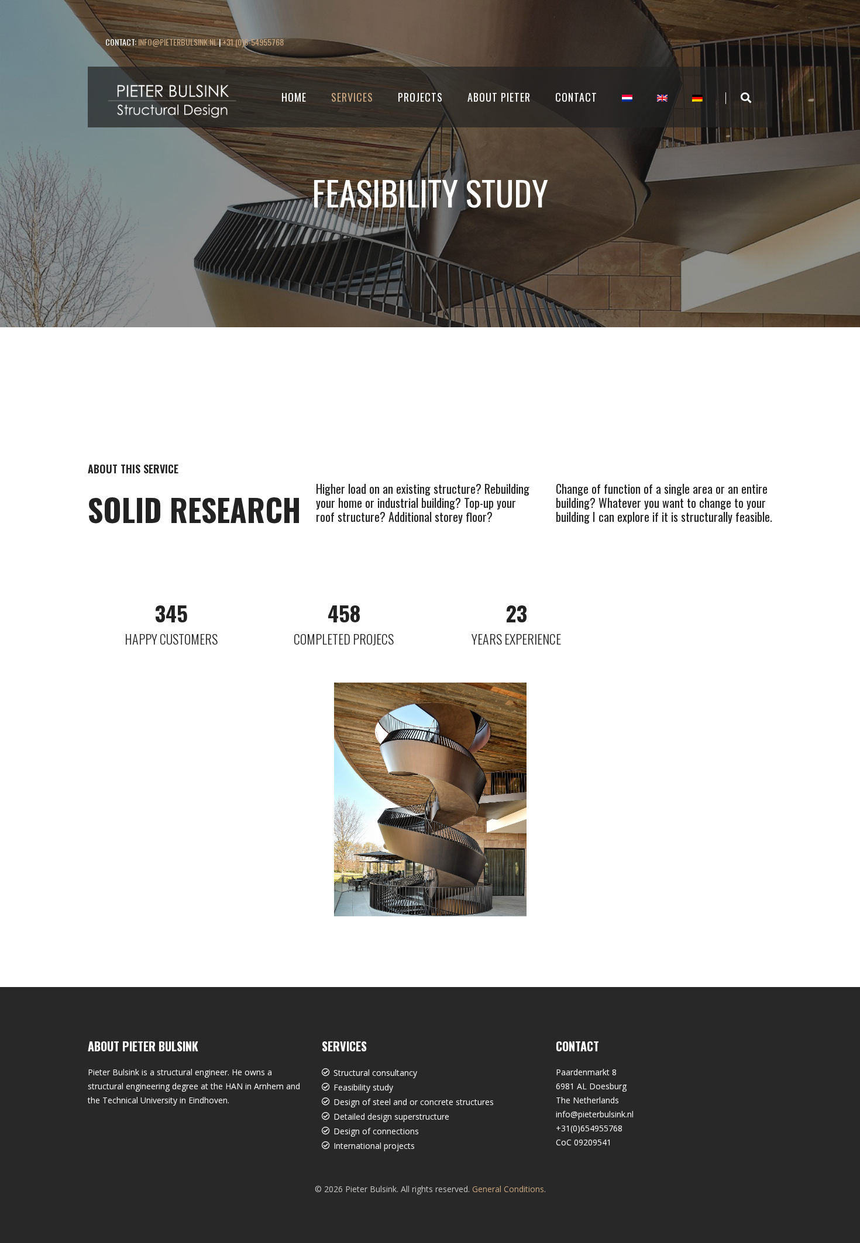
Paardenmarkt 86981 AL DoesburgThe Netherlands (591, 1086)
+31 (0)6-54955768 (253, 42)
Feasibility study (363, 1087)
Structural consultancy (375, 1072)
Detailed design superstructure (391, 1116)
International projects (374, 1145)
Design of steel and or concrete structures (413, 1101)
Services (352, 97)
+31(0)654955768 (589, 1128)
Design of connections (376, 1131)
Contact (576, 97)
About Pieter (499, 97)
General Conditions (508, 1188)
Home (294, 97)
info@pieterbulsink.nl (177, 42)
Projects (420, 97)
